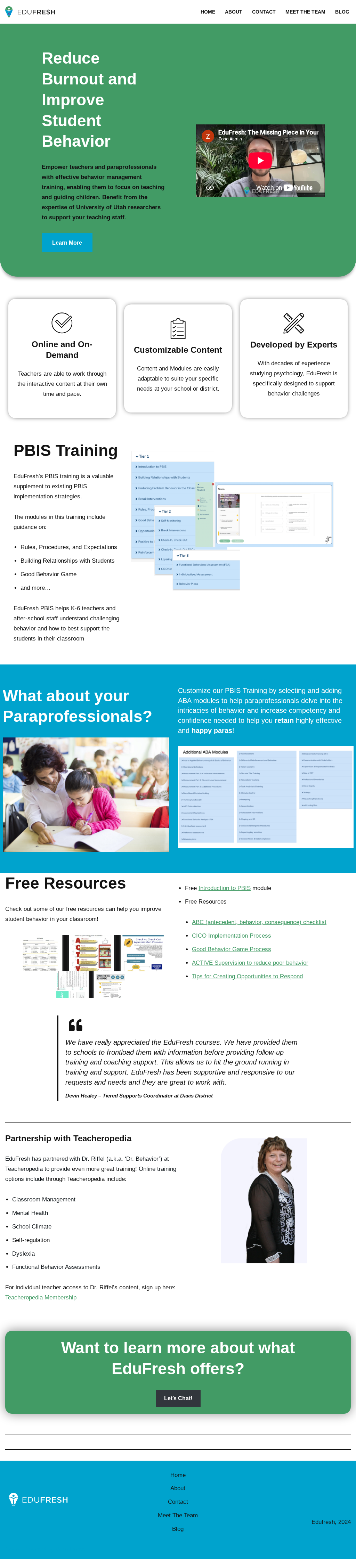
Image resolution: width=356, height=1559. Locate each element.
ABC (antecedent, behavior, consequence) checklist (259, 922)
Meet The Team (305, 12)
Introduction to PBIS (225, 888)
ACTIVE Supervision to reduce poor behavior (250, 963)
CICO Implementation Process (231, 935)
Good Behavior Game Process (231, 949)
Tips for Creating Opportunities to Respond (247, 976)
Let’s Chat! (178, 1398)
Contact (264, 12)
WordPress (70, 1549)
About (233, 12)
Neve (12, 1549)
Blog (342, 12)
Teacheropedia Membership (40, 1297)
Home (208, 12)
